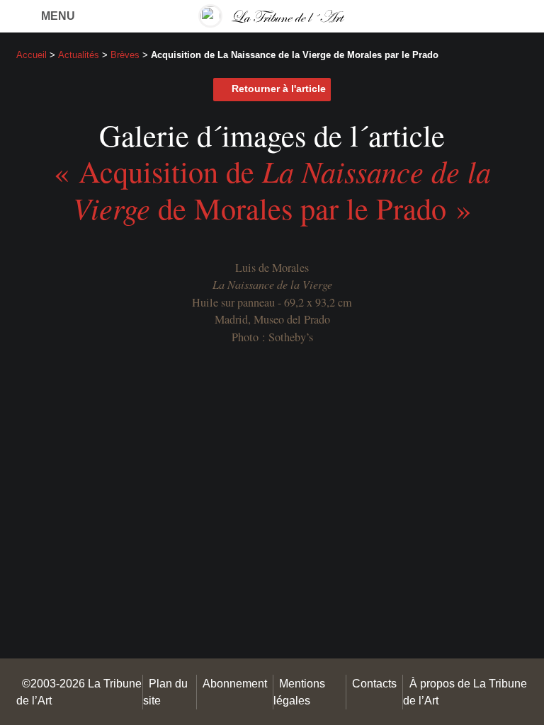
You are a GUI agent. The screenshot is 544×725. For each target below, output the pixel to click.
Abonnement (235, 683)
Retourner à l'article (279, 89)
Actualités (78, 55)
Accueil (31, 55)
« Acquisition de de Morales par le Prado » (272, 189)
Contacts (374, 683)
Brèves (125, 55)
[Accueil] (272, 16)
